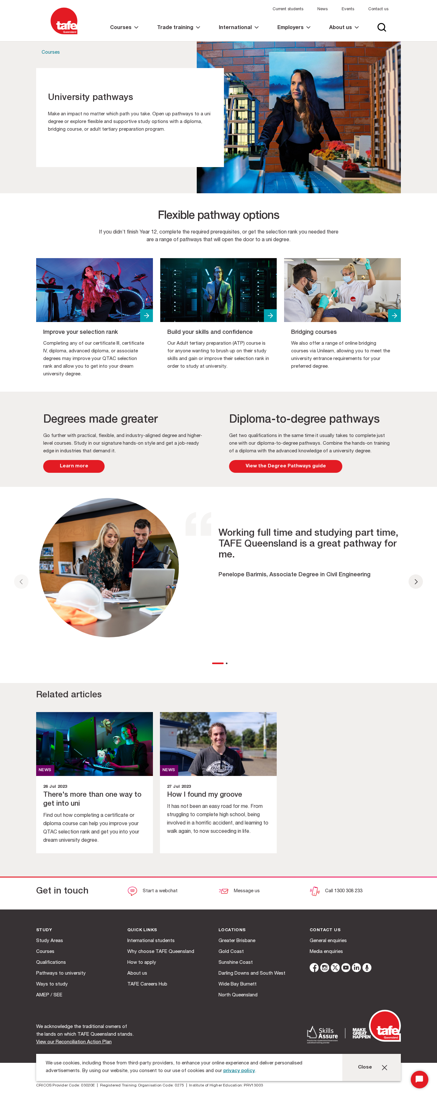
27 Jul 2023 (179, 787)
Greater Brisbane (237, 941)
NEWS (45, 770)
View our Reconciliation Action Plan (74, 1042)
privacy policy (239, 1071)
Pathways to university (61, 973)
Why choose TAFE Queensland (160, 951)
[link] (124, 33)
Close (365, 1067)
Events (348, 9)
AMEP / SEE (49, 995)
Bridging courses (314, 332)
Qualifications (51, 962)
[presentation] (21, 581)
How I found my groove (204, 795)
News (322, 9)
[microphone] (366, 968)
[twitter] (335, 968)
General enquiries (328, 941)
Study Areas (49, 941)
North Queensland (238, 995)
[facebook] (314, 968)
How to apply (141, 962)
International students (151, 941)
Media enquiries (326, 951)
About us (137, 973)
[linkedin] (356, 968)
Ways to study (52, 984)
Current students (288, 9)
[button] (217, 663)
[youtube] (345, 968)
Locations (232, 930)
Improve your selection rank (80, 332)
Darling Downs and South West (252, 973)
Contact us (378, 9)
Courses (51, 52)
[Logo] (64, 34)
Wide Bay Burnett (238, 984)
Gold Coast (231, 951)
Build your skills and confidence (210, 332)
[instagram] (324, 968)
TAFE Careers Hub (147, 984)
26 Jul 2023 (55, 787)
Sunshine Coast (236, 962)
